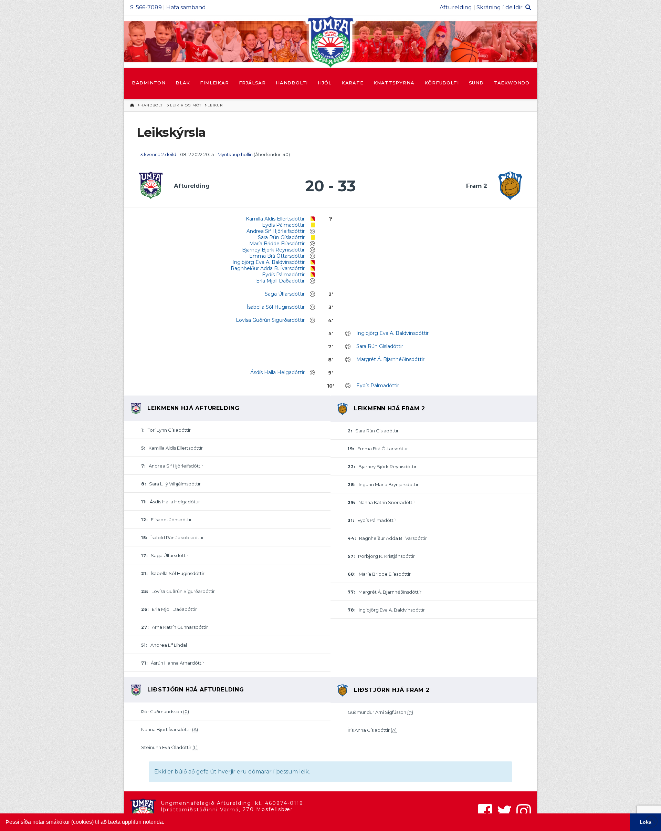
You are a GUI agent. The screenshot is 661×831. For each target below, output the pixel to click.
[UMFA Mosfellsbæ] (330, 42)
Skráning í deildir (499, 7)
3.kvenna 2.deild (158, 154)
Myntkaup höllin (235, 154)
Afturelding (456, 7)
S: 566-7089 (146, 7)
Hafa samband (186, 7)
